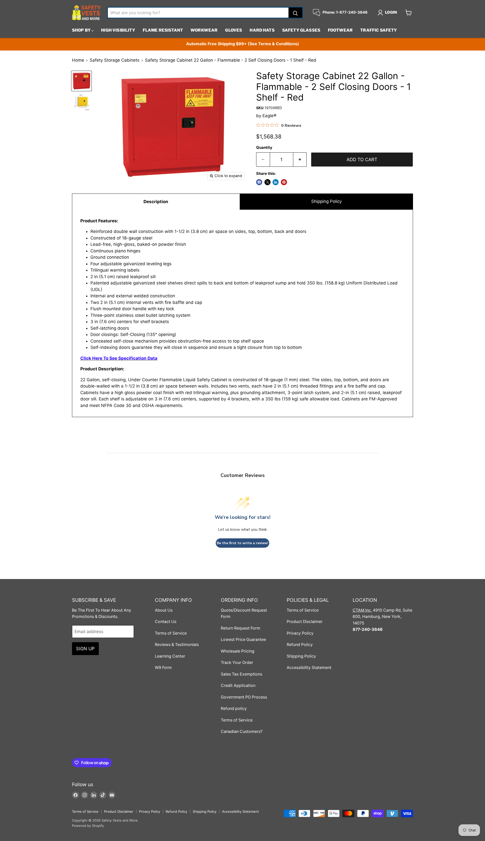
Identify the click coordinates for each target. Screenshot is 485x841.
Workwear (203, 30)
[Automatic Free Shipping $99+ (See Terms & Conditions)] (242, 44)
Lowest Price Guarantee (243, 639)
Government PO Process (244, 697)
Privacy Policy (300, 633)
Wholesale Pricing (237, 651)
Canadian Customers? (241, 731)
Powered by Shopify (88, 826)
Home (78, 60)
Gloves (233, 30)
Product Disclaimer (305, 621)
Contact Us (165, 621)
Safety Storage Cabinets (114, 60)
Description (155, 201)
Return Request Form (240, 628)
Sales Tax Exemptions (241, 674)
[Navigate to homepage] (86, 12)
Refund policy (234, 708)
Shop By (81, 30)
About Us (164, 610)
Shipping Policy (326, 201)
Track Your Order (237, 662)
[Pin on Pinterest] (284, 182)
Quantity (264, 148)
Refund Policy (300, 644)
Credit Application (238, 685)
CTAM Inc (362, 610)
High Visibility (118, 30)
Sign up (85, 648)
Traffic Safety (378, 30)
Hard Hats (262, 30)
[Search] (295, 13)
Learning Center (170, 656)
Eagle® (269, 115)
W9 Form (163, 667)
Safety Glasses (301, 30)
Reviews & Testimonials (177, 644)
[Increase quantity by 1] (300, 159)
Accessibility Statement (309, 667)
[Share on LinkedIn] (276, 182)
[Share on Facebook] (259, 182)
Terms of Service (171, 633)
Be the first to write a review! (242, 543)
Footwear (340, 30)
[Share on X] (267, 182)
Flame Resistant (163, 30)
